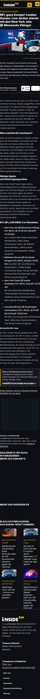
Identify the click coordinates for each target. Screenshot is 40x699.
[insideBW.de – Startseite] (11, 5)
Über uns (7, 673)
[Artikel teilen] (35, 88)
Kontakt (6, 678)
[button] (37, 4)
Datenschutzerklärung (12, 688)
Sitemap (6, 693)
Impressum (7, 683)
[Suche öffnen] (30, 5)
